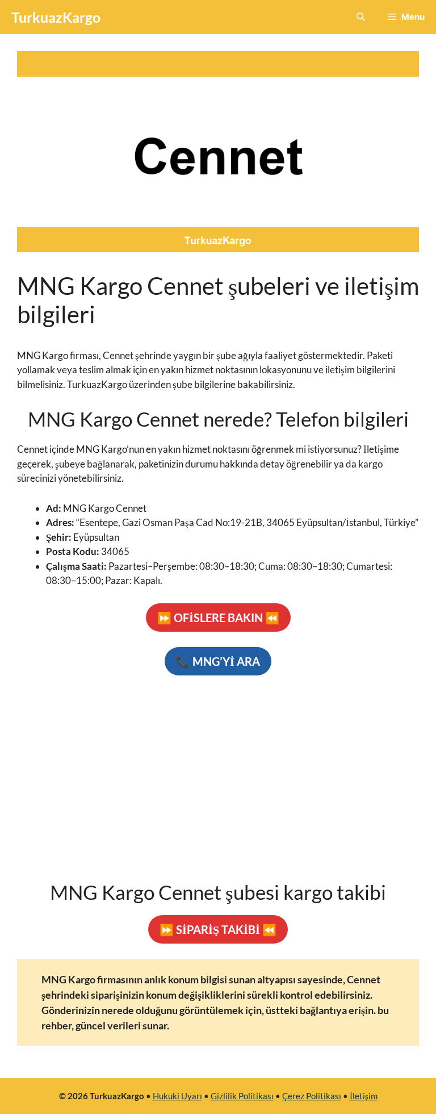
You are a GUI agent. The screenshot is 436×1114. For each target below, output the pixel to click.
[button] (360, 17)
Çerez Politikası (311, 1096)
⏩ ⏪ (218, 617)
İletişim (364, 1096)
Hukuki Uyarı (177, 1096)
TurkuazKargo (55, 17)
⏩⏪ (218, 929)
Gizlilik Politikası (242, 1096)
